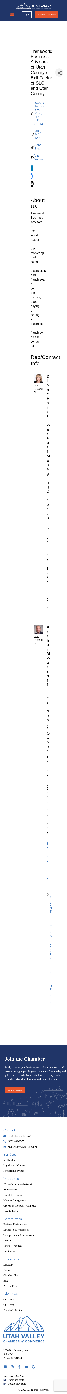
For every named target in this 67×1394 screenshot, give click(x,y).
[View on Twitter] (32, 186)
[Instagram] (12, 1367)
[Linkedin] (5, 1367)
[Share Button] (59, 72)
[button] (12, 14)
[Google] (33, 1367)
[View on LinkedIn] (32, 170)
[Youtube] (26, 1367)
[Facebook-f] (19, 1367)
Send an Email (48, 865)
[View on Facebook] (32, 178)
